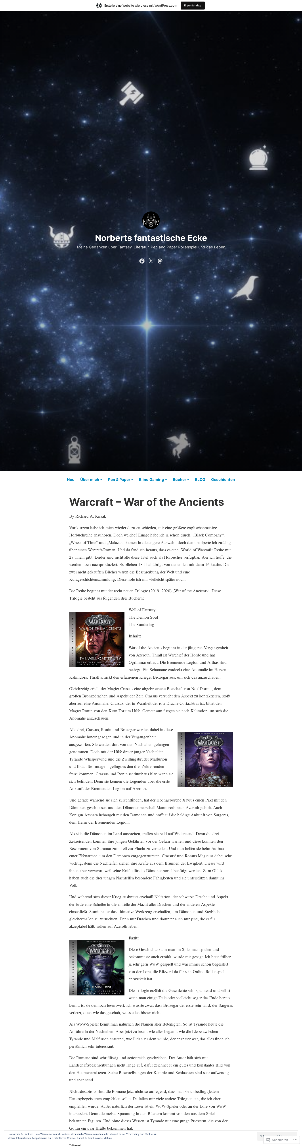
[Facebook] (142, 260)
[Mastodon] (160, 260)
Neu (71, 479)
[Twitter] (151, 260)
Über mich (89, 479)
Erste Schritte (192, 5)
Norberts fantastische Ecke (151, 238)
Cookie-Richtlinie (102, 1138)
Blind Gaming (151, 479)
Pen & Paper (119, 479)
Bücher (179, 479)
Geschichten (223, 479)
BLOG (200, 479)
